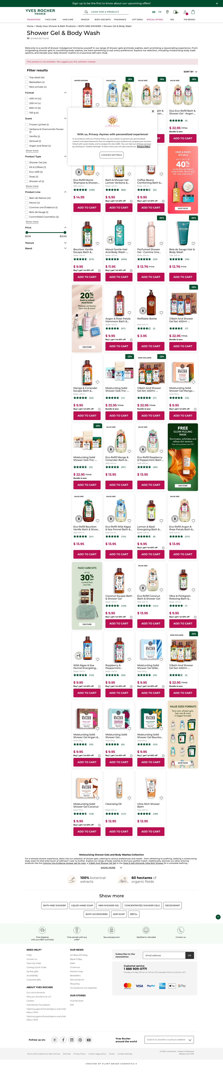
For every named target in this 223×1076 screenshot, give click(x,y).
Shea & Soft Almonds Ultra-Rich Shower (143, 863)
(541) (91, 536)
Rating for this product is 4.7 (112, 259)
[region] (112, 136)
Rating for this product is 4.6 (80, 259)
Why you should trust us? (39, 996)
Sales (72, 963)
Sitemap (66, 1054)
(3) (154, 328)
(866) (123, 190)
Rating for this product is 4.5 (176, 328)
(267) (123, 467)
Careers (30, 1000)
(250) (155, 467)
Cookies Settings (111, 155)
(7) (186, 606)
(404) (155, 606)
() (36, 77)
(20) (155, 190)
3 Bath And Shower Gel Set (102, 863)
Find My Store (76, 1000)
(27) (154, 398)
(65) (123, 744)
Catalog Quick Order (37, 967)
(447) (123, 814)
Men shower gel (108, 905)
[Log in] (185, 12)
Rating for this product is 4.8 (80, 189)
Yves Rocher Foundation (38, 1005)
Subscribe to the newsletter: (125, 955)
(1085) (92, 190)
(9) (186, 675)
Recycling (74, 983)
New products (77, 979)
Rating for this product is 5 (176, 120)
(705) (123, 536)
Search (86, 12)
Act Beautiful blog (79, 955)
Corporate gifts (34, 979)
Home (30, 26)
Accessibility (32, 975)
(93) (91, 467)
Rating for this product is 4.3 (144, 328)
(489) (155, 814)
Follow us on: (37, 1039)
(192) (91, 744)
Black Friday (76, 959)
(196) (187, 259)
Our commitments (36, 992)
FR (159, 12)
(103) (155, 744)
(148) (91, 814)
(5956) (124, 259)
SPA (72, 1005)
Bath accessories (97, 914)
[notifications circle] (187, 14)
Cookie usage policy (97, 1054)
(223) (155, 259)
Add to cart (182, 138)
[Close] (153, 111)
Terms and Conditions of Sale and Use (43, 1054)
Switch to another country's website (166, 1039)
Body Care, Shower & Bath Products (56, 26)
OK (189, 955)
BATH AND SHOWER (89, 26)
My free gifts (32, 971)
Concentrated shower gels (142, 905)
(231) (155, 675)
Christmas (75, 967)
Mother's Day (76, 971)
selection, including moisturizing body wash (171, 50)
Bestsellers (75, 975)
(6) (186, 121)
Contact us (32, 959)
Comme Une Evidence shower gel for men (64, 863)
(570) (187, 536)
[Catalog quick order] (176, 12)
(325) (123, 675)
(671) (123, 328)
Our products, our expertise (83, 988)
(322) (91, 398)
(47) (123, 398)
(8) (154, 536)
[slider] (26, 232)
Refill (133, 914)
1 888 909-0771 (135, 969)
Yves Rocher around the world (126, 1040)
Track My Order (34, 963)
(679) (91, 259)
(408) (123, 606)
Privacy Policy (80, 1054)
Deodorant (172, 905)
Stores (112, 1054)
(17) (186, 328)
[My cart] (193, 12)
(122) (187, 398)
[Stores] (167, 12)
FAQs (29, 955)
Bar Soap (119, 914)
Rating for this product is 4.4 (144, 189)
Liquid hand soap (82, 905)
